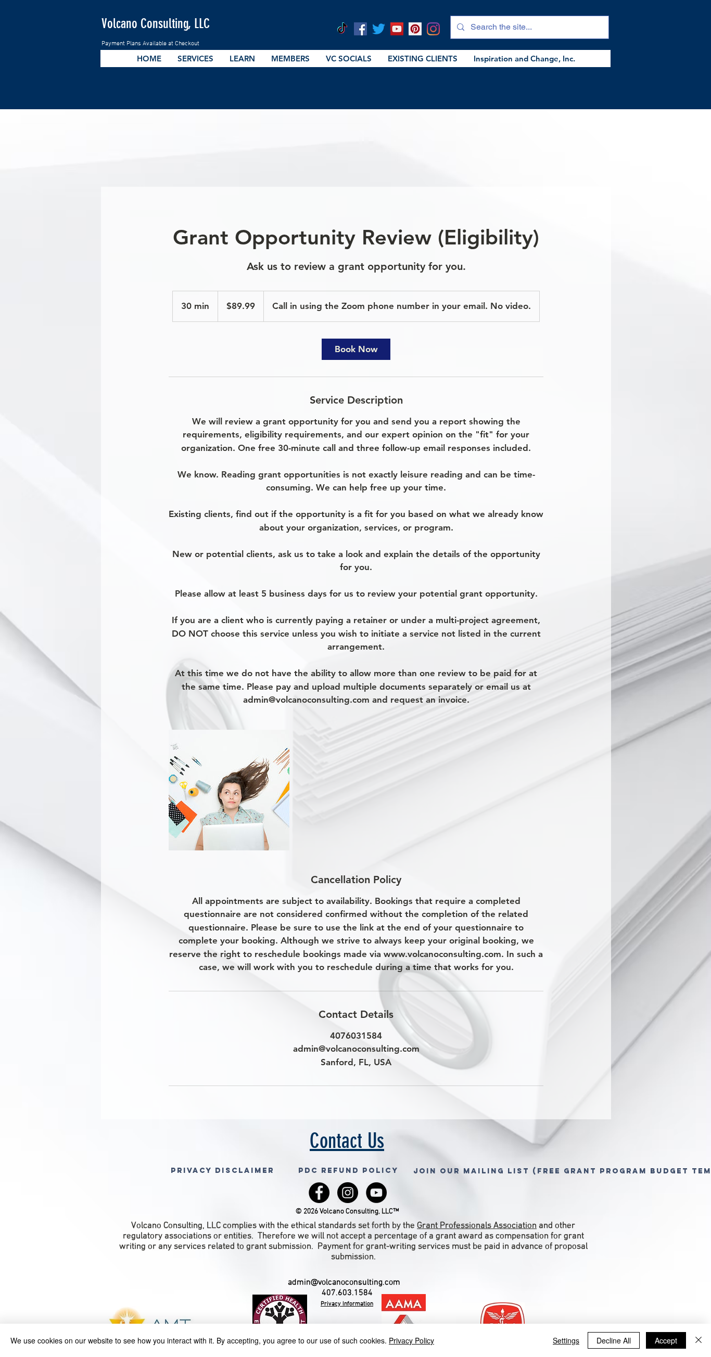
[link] (356, 349)
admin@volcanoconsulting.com (344, 1282)
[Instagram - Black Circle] (347, 1192)
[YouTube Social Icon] (396, 28)
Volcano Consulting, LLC (155, 24)
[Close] (698, 1340)
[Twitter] (378, 28)
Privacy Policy (411, 1340)
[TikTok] (342, 28)
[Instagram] (433, 28)
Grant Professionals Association (477, 1226)
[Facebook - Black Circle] (319, 1192)
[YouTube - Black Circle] (376, 1192)
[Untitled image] (229, 790)
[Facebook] (360, 28)
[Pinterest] (415, 28)
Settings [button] (566, 1340)
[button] (195, 58)
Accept (666, 1340)
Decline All (613, 1340)
